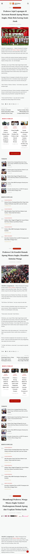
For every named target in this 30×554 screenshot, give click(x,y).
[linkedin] (13, 104)
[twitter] (7, 104)
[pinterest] (9, 104)
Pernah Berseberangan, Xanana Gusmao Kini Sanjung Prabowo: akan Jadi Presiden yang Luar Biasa (24, 138)
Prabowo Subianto (16, 49)
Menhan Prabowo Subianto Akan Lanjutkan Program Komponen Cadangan (5, 136)
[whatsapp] (15, 104)
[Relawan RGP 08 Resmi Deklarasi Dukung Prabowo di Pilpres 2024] (5, 371)
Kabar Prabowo (17, 7)
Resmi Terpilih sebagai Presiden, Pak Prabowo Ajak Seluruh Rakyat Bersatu (15, 136)
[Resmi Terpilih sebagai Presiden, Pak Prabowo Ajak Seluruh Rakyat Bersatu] (15, 123)
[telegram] (11, 104)
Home (10, 7)
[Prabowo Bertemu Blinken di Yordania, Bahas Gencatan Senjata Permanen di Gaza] (24, 371)
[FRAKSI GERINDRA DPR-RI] (15, 3)
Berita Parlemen (8, 236)
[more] (18, 104)
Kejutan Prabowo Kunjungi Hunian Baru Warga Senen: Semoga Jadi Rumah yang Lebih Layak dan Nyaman (17, 164)
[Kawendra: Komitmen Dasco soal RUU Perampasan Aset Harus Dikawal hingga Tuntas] (3, 190)
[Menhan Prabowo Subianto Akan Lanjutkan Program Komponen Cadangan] (5, 123)
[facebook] (5, 104)
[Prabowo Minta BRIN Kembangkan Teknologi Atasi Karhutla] (3, 184)
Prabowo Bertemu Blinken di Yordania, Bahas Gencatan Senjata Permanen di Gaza (24, 385)
